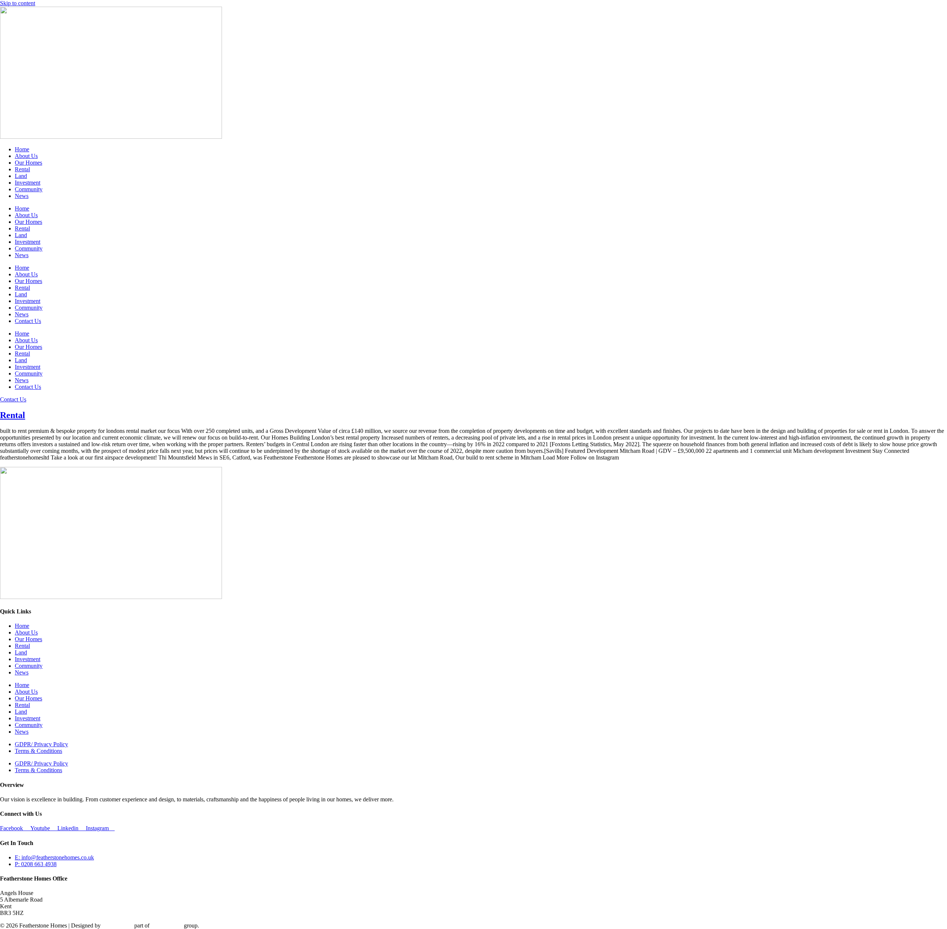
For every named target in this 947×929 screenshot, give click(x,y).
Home (22, 149)
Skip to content (17, 3)
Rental (22, 169)
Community (29, 189)
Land (21, 176)
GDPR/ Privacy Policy (41, 744)
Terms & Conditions (38, 751)
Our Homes (28, 162)
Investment (27, 182)
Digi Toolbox (166, 925)
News (21, 196)
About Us (26, 156)
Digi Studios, (117, 925)
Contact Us (28, 321)
